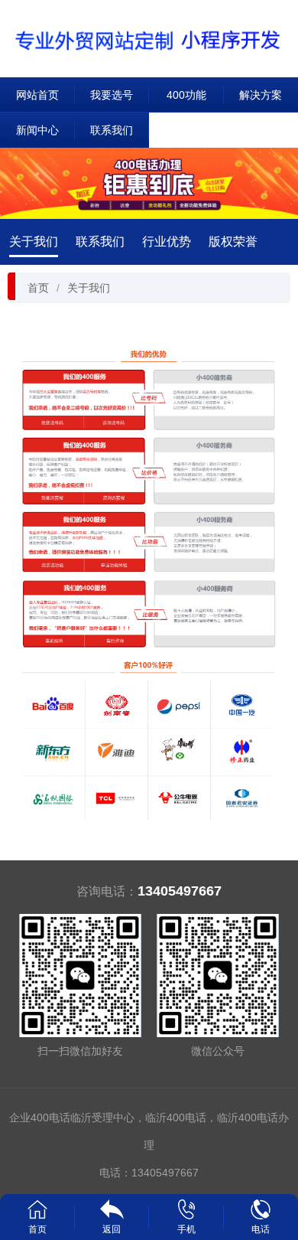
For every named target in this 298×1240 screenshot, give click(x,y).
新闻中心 (37, 130)
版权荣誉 (233, 241)
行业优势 (166, 241)
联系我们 (111, 130)
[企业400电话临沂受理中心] (149, 37)
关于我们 (33, 241)
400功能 (186, 95)
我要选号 (111, 95)
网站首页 (37, 95)
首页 (38, 288)
